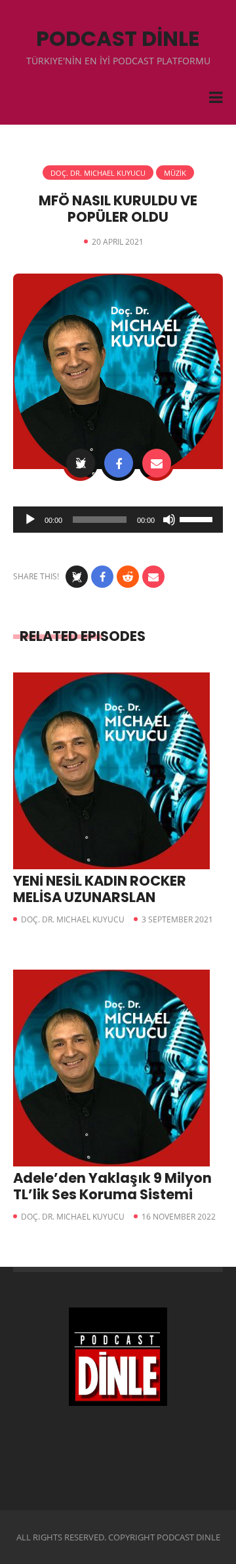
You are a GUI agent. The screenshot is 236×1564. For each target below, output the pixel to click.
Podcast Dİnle (118, 38)
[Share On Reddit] (128, 577)
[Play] (30, 519)
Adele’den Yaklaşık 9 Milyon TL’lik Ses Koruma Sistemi (112, 1186)
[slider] (198, 518)
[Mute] (169, 519)
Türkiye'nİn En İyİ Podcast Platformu (118, 60)
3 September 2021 (177, 919)
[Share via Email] (156, 463)
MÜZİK (175, 173)
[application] (118, 519)
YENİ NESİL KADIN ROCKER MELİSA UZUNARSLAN (99, 889)
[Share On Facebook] (118, 463)
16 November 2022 (179, 1216)
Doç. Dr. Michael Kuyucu (98, 173)
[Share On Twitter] (80, 463)
